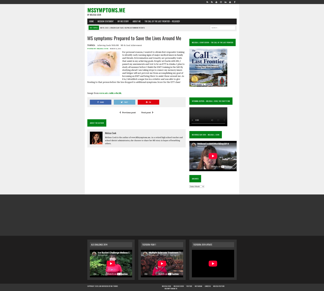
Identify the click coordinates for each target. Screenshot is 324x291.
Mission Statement (106, 21)
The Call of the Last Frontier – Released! (162, 21)
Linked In (208, 286)
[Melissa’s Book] (212, 1)
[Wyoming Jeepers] (216, 1)
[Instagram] (221, 1)
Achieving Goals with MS (108, 45)
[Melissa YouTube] (230, 1)
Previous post (129, 112)
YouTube (189, 286)
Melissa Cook (102, 49)
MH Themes (114, 286)
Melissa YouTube (219, 286)
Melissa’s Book (179, 286)
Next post (146, 112)
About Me (137, 21)
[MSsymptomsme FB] (235, 1)
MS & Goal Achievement (131, 45)
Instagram (198, 286)
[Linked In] (226, 1)
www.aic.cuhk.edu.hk (110, 93)
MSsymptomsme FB (171, 288)
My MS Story (123, 21)
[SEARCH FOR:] (222, 27)
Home (91, 21)
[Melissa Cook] (207, 1)
